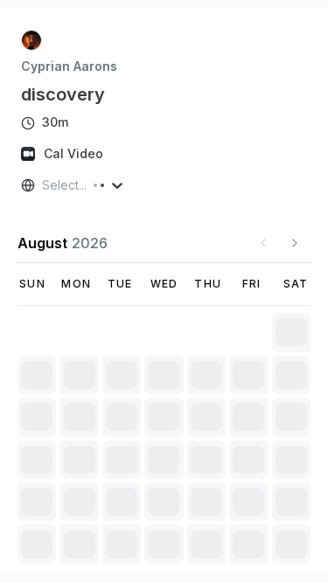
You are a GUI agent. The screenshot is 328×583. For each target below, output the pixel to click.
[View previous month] (263, 243)
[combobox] (43, 185)
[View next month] (295, 243)
